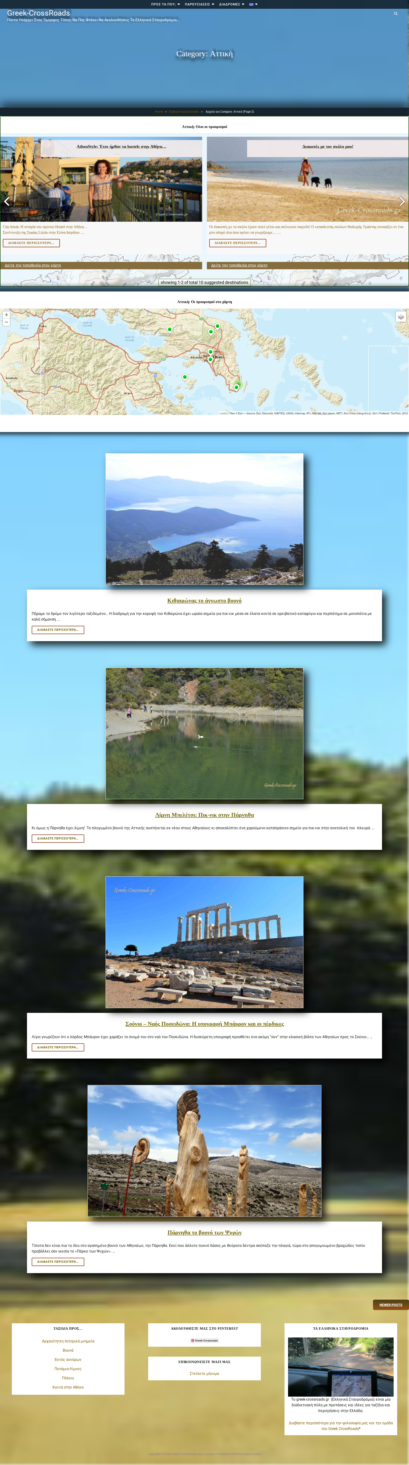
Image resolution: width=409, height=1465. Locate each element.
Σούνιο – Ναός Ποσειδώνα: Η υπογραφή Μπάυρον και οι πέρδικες (204, 1024)
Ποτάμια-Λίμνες (68, 1369)
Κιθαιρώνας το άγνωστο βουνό (204, 600)
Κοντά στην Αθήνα (68, 1387)
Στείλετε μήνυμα (204, 1373)
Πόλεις (68, 1378)
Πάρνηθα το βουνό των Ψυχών (205, 1232)
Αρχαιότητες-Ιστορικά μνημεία (68, 1341)
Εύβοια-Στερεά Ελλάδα (184, 111)
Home (159, 111)
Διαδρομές (229, 4)
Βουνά (68, 1350)
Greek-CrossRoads (38, 13)
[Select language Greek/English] (253, 4)
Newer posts (391, 1305)
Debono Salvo (252, 1454)
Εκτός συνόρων (68, 1359)
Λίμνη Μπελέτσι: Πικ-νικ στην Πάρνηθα (204, 815)
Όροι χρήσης (206, 1454)
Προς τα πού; (163, 4)
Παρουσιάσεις (197, 4)
